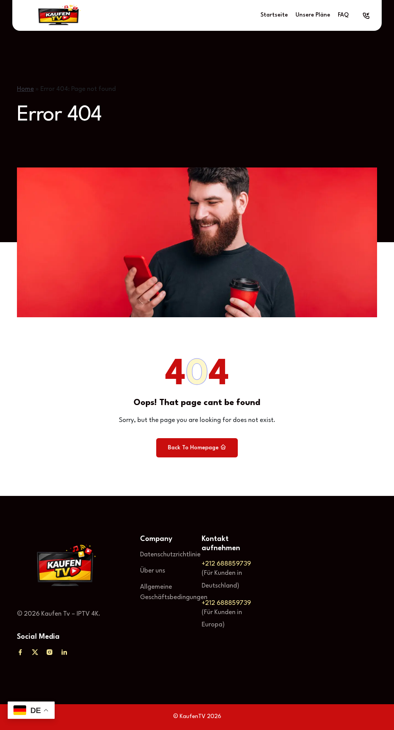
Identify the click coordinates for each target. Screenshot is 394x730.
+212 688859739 (226, 564)
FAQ (343, 15)
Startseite (274, 15)
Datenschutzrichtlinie (170, 554)
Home (25, 89)
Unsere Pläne (313, 15)
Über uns (152, 571)
